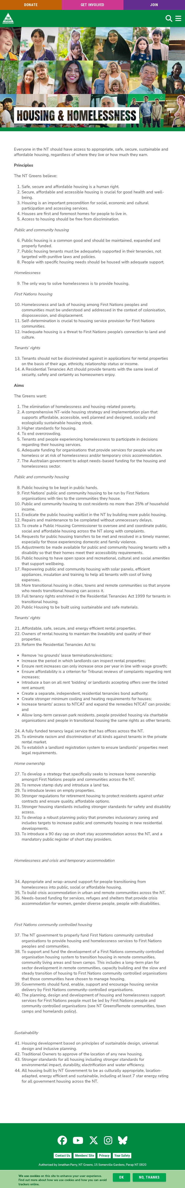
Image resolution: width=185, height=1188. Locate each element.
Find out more (27, 1180)
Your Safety (122, 1156)
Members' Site (84, 1156)
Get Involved (92, 5)
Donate (31, 5)
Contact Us (62, 1156)
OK (121, 1177)
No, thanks (149, 1177)
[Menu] (178, 18)
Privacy (104, 1156)
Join (154, 5)
